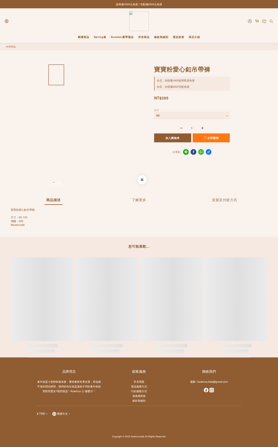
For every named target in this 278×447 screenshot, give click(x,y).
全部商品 (11, 46)
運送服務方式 (139, 386)
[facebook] (193, 152)
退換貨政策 (139, 396)
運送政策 (178, 37)
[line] (186, 152)
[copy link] (208, 152)
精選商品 (83, 37)
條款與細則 (161, 37)
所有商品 (144, 37)
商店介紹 (194, 37)
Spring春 (100, 37)
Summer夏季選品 (122, 37)
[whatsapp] (201, 152)
